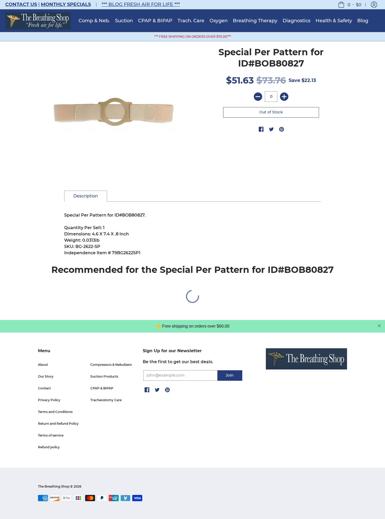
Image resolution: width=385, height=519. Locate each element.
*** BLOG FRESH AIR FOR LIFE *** (141, 4)
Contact (44, 388)
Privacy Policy (49, 400)
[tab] (85, 196)
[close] (379, 325)
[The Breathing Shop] (38, 20)
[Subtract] (258, 96)
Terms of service (50, 435)
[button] (374, 4)
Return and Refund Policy (58, 424)
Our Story (45, 376)
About (43, 365)
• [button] (354, 4)
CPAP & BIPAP (101, 388)
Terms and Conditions (55, 412)
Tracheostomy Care (106, 400)
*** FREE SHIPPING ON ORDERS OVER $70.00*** (192, 36)
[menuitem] (94, 20)
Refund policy (49, 447)
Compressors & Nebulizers (111, 365)
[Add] (284, 96)
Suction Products (104, 376)
